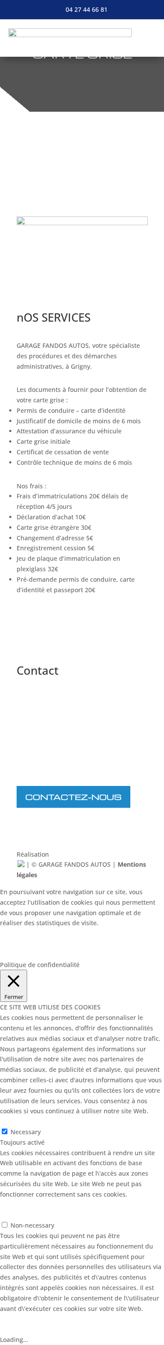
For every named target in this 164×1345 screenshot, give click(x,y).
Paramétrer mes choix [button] (41, 933)
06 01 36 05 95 (58, 767)
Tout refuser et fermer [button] (33, 954)
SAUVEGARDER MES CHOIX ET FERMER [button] (56, 1205)
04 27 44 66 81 (87, 9)
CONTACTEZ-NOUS (73, 797)
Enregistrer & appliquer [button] (35, 1329)
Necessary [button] (15, 1121)
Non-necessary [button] (22, 1215)
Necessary (25, 1132)
